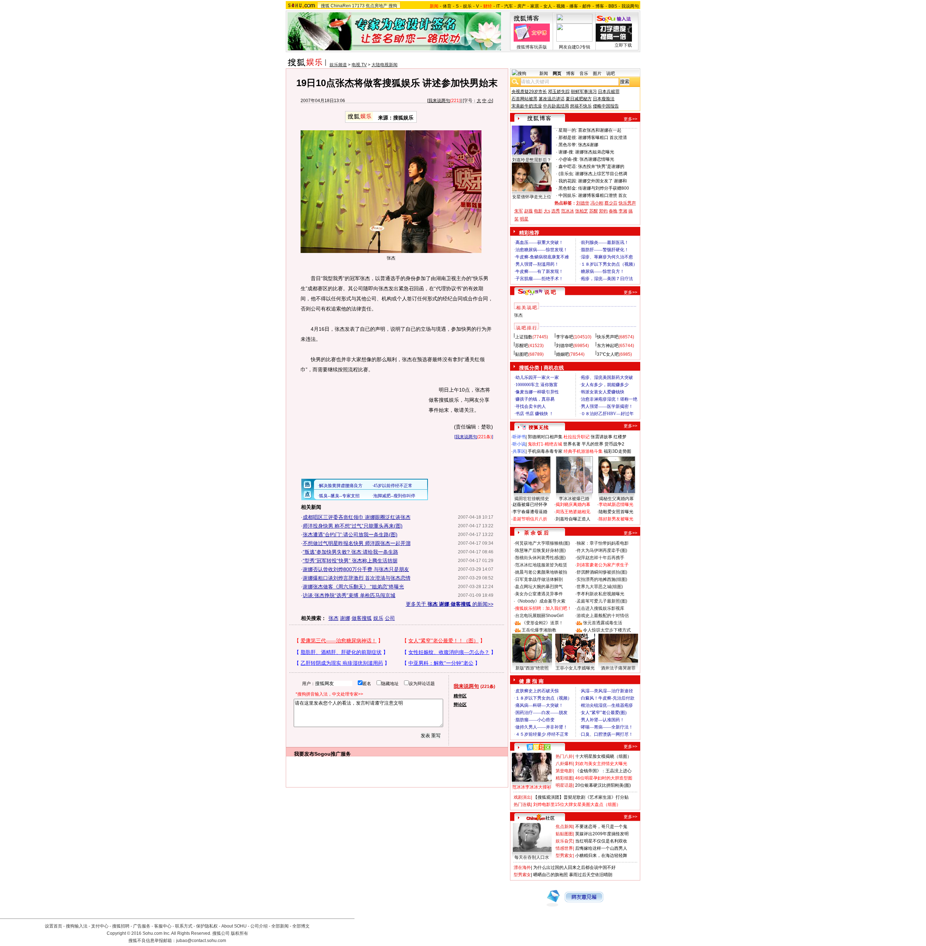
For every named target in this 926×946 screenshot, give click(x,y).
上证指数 (523, 336)
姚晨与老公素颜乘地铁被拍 (541, 572)
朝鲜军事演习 (584, 91)
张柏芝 (581, 211)
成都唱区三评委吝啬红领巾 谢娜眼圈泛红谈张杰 (357, 517)
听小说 (519, 444)
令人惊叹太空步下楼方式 (607, 630)
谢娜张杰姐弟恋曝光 (594, 152)
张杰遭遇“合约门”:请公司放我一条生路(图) (350, 534)
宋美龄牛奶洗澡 (526, 106)
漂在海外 (522, 867)
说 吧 (550, 292)
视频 (560, 6)
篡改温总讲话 (552, 98)
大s (547, 211)
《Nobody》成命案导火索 (540, 601)
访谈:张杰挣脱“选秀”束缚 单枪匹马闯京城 (349, 595)
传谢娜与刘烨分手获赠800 (603, 188)
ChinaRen (341, 5)
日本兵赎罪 (609, 91)
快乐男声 (627, 203)
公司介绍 (259, 926)
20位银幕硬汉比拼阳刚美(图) (603, 785)
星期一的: (567, 130)
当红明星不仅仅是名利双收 (601, 841)
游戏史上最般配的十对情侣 (603, 615)
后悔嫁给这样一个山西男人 (601, 848)
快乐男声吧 (608, 336)
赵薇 (528, 211)
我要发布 (304, 754)
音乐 (583, 73)
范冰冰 (567, 211)
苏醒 (593, 211)
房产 (521, 6)
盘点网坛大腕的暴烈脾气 (539, 586)
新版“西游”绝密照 (532, 668)
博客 (599, 6)
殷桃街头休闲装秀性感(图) (540, 557)
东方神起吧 (608, 345)
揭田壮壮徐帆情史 (531, 498)
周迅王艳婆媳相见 (573, 511)
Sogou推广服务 (332, 754)
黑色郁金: (567, 188)
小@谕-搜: (568, 159)
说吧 (610, 73)
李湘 (623, 211)
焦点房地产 (376, 5)
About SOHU (234, 926)
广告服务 (141, 926)
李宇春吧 (564, 336)
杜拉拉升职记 (577, 436)
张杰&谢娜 (588, 144)
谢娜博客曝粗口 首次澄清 (602, 137)
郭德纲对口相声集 (545, 436)
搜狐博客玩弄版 (532, 47)
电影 (538, 211)
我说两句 (630, 6)
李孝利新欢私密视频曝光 (600, 593)
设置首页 (53, 926)
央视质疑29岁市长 (529, 91)
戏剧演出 (522, 797)
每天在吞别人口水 (531, 857)
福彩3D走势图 (617, 451)
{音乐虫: (566, 173)
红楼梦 (619, 436)
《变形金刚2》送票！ (542, 622)
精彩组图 (564, 778)
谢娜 (345, 618)
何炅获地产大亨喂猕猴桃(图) (542, 543)
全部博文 (301, 926)
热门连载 (522, 804)
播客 (573, 6)
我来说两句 (439, 100)
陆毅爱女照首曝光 (616, 511)
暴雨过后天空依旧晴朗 (590, 874)
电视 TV (359, 64)
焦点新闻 (564, 826)
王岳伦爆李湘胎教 (539, 630)
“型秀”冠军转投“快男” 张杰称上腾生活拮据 (350, 560)
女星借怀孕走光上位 (531, 196)
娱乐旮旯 (564, 841)
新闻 (543, 73)
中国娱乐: (567, 195)
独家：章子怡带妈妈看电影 (603, 543)
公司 (390, 618)
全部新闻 (280, 926)
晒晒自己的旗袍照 (550, 874)
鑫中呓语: (567, 166)
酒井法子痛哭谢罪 (618, 668)
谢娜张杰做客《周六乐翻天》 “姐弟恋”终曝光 (353, 587)
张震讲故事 (601, 436)
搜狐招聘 (120, 926)
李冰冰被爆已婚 (574, 498)
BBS (612, 6)
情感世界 (564, 848)
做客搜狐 (362, 618)
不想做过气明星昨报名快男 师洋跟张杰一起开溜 (357, 543)
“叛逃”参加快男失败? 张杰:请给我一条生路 (350, 552)
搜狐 (325, 5)
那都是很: (567, 137)
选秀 (555, 211)
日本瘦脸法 (604, 98)
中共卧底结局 (556, 106)
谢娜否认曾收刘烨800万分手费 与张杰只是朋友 (356, 569)
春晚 (613, 211)
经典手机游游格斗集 (583, 451)
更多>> (630, 119)
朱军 (518, 211)
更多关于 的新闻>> (449, 604)
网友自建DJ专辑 (574, 47)
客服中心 (162, 926)
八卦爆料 (564, 763)
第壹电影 (564, 770)
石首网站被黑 (524, 98)
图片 (597, 73)
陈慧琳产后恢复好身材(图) (540, 550)
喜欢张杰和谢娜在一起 (599, 130)
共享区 (519, 451)
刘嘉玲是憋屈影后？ (531, 159)
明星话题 (564, 785)
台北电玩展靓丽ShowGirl (539, 615)
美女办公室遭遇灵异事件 (539, 593)
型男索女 (564, 855)
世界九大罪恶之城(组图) (600, 586)
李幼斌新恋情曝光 (616, 504)
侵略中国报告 (606, 106)
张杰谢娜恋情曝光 (596, 159)
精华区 (460, 695)
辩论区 (460, 704)
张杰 (333, 618)
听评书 (519, 436)
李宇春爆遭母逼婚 (530, 511)
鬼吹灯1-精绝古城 (545, 444)
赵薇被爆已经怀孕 (530, 504)
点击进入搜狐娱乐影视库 (600, 608)
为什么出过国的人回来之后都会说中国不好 (574, 867)
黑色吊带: (567, 144)
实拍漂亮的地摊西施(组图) (602, 579)
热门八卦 (564, 756)
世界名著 (572, 444)
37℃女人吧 (608, 354)
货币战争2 (614, 444)
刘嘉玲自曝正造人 (573, 518)
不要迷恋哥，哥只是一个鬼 (601, 826)
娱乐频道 (338, 64)
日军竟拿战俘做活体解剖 (539, 579)
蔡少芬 (610, 203)
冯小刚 (596, 203)
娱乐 (467, 6)
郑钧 (603, 211)
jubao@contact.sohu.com (201, 940)
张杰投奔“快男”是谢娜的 (601, 166)
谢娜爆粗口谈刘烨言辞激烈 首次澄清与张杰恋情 (357, 578)
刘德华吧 (564, 345)
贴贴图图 (564, 833)
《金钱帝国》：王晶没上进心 (603, 770)
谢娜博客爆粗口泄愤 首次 (602, 195)
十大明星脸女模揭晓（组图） (603, 756)
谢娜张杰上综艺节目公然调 (601, 173)
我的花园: (567, 180)
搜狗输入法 (77, 926)
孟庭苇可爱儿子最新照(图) (602, 601)
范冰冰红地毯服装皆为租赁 (541, 564)
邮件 (586, 6)
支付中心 (100, 926)
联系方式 (183, 926)
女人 (547, 6)
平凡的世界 (592, 444)
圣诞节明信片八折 (530, 518)
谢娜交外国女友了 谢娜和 (602, 180)
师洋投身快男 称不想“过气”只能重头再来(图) (353, 526)
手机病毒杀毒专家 (545, 451)
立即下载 (623, 45)
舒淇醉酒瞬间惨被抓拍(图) (602, 572)
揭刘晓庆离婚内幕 (573, 504)
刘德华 (582, 203)
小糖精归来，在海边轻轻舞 (601, 855)
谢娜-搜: (566, 152)
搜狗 (392, 5)
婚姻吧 (562, 354)
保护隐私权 (207, 926)
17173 (358, 5)
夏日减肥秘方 (579, 98)
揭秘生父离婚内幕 (616, 498)
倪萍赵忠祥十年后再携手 (600, 557)
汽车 (508, 6)
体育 (447, 6)
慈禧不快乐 (581, 106)
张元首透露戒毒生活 (602, 622)
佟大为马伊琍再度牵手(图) (602, 550)
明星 (524, 218)
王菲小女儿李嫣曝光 (575, 668)
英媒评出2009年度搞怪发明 (602, 833)
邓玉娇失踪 (559, 91)
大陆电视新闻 (384, 64)
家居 (534, 6)
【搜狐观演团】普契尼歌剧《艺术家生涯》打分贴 (581, 797)
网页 (557, 73)
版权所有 (239, 933)
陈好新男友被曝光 (616, 518)
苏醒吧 (521, 345)
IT (498, 6)
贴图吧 (521, 354)
